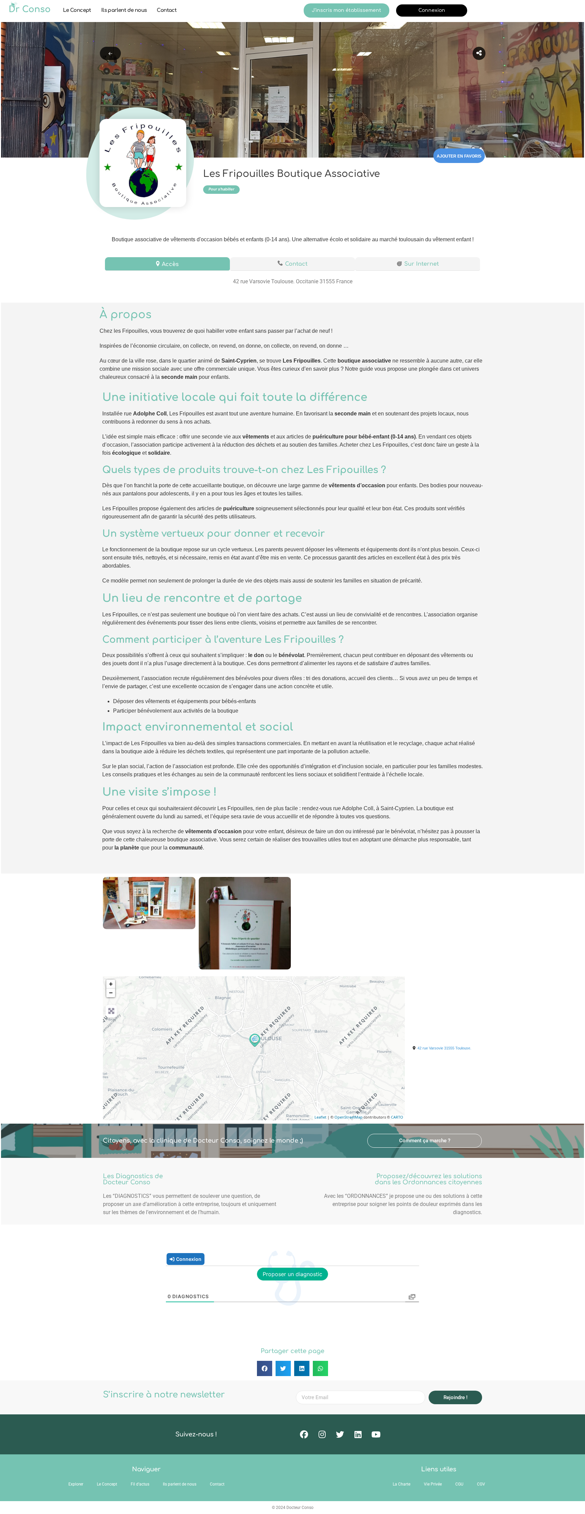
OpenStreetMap (348, 1117)
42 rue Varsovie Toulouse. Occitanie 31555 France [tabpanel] (292, 281)
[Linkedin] (358, 1434)
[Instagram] (322, 1434)
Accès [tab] (170, 264)
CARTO (397, 1117)
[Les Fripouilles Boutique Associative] (254, 1039)
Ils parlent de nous (124, 10)
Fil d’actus (140, 1484)
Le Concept (77, 10)
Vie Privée (433, 1484)
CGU (459, 1484)
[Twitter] (340, 1434)
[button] (424, 1141)
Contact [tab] (296, 264)
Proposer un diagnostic (292, 1274)
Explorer (75, 1484)
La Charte (401, 1484)
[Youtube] (376, 1434)
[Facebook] (304, 1434)
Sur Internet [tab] (421, 264)
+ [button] (111, 983)
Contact (166, 10)
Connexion (431, 10)
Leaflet (320, 1117)
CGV (481, 1484)
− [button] (111, 992)
